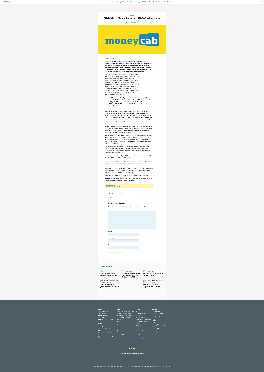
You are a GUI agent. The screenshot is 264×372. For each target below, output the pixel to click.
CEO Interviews (156, 311)
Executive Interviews (157, 313)
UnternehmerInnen (156, 335)
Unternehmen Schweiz (103, 311)
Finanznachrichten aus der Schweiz (126, 311)
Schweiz (98, 2)
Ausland (103, 2)
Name (110, 231)
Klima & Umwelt (153, 2)
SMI (111, 197)
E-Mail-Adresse (112, 238)
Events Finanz (120, 319)
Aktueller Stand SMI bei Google (113, 186)
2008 (148, 366)
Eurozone (119, 329)
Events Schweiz (102, 317)
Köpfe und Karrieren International (106, 337)
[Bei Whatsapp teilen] (132, 23)
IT (123, 2)
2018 (118, 366)
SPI (113, 197)
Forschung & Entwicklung (158, 325)
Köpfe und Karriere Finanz (123, 317)
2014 (130, 366)
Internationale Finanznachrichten (125, 315)
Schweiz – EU (155, 329)
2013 (133, 366)
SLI (108, 197)
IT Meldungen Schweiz (141, 317)
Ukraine (154, 327)
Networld (138, 327)
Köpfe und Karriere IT (141, 321)
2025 (98, 366)
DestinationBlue (140, 339)
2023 (104, 366)
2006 (154, 366)
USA (118, 331)
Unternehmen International (105, 329)
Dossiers (169, 2)
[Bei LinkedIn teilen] (135, 23)
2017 (121, 366)
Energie (154, 319)
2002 (166, 366)
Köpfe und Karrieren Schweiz (105, 319)
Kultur (137, 333)
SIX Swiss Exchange (110, 185)
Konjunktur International (104, 333)
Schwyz (100, 323)
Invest (118, 321)
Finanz (114, 2)
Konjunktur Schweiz (103, 315)
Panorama (100, 335)
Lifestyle (138, 335)
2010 (142, 366)
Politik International (103, 331)
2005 (157, 366)
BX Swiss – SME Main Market (124, 313)
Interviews (108, 2)
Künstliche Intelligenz (130, 2)
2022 (106, 366)
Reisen (137, 337)
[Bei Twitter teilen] (126, 23)
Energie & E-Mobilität (142, 2)
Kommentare (155, 333)
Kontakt (142, 353)
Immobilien (155, 331)
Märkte (118, 325)
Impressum (123, 353)
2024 (101, 366)
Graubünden (101, 321)
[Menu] (2, 2)
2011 (139, 366)
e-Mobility (154, 321)
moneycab (109, 57)
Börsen (132, 15)
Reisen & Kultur (162, 2)
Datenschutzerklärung (133, 353)
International (101, 327)
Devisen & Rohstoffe (122, 335)
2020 (112, 366)
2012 (136, 366)
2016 (124, 366)
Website (110, 245)
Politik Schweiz (102, 313)
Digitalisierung (139, 315)
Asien (118, 327)
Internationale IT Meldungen (143, 319)
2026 (95, 366)
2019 (115, 366)
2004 (160, 366)
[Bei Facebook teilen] (129, 23)
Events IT (138, 323)
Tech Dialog (139, 325)
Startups (119, 2)
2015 (127, 366)
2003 (163, 366)
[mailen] (138, 23)
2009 (145, 366)
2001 (169, 366)
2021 (109, 366)
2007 (151, 366)
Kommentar (111, 210)
